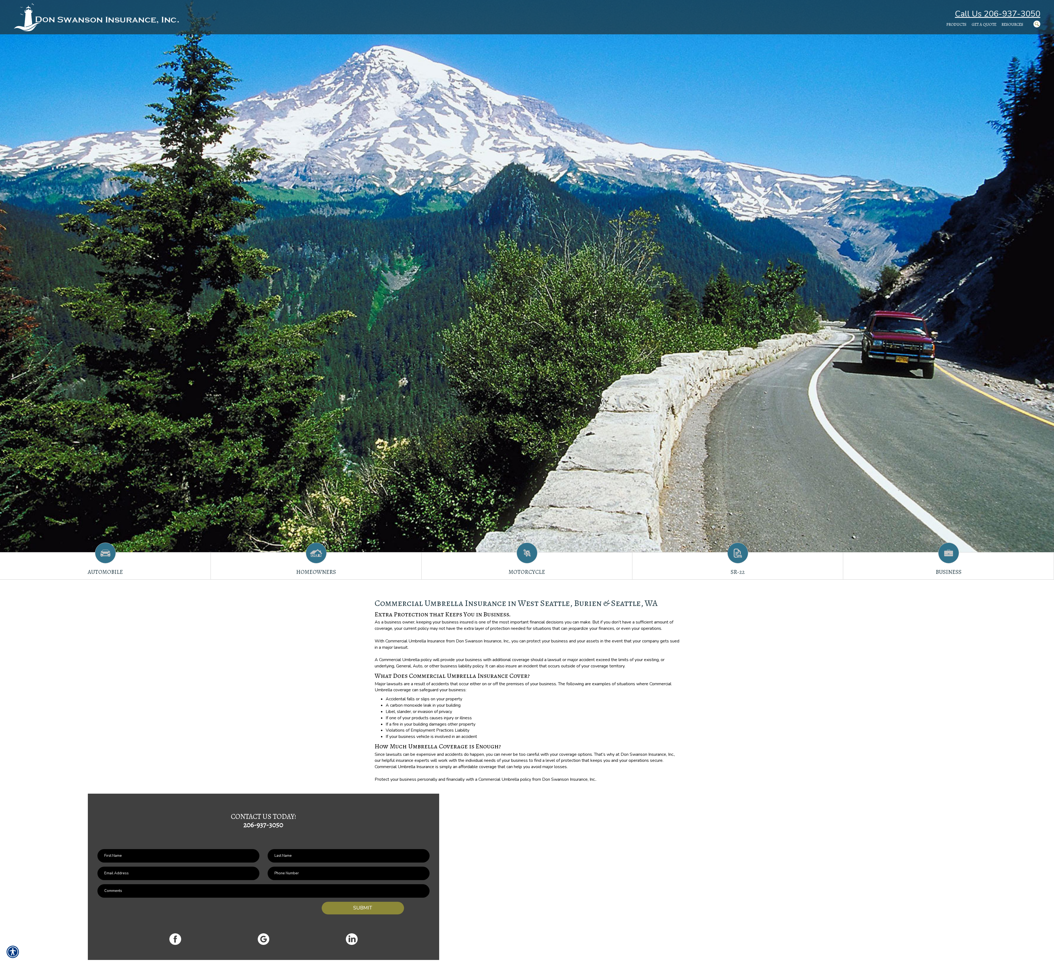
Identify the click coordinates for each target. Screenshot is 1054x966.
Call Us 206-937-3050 (997, 13)
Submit (362, 908)
